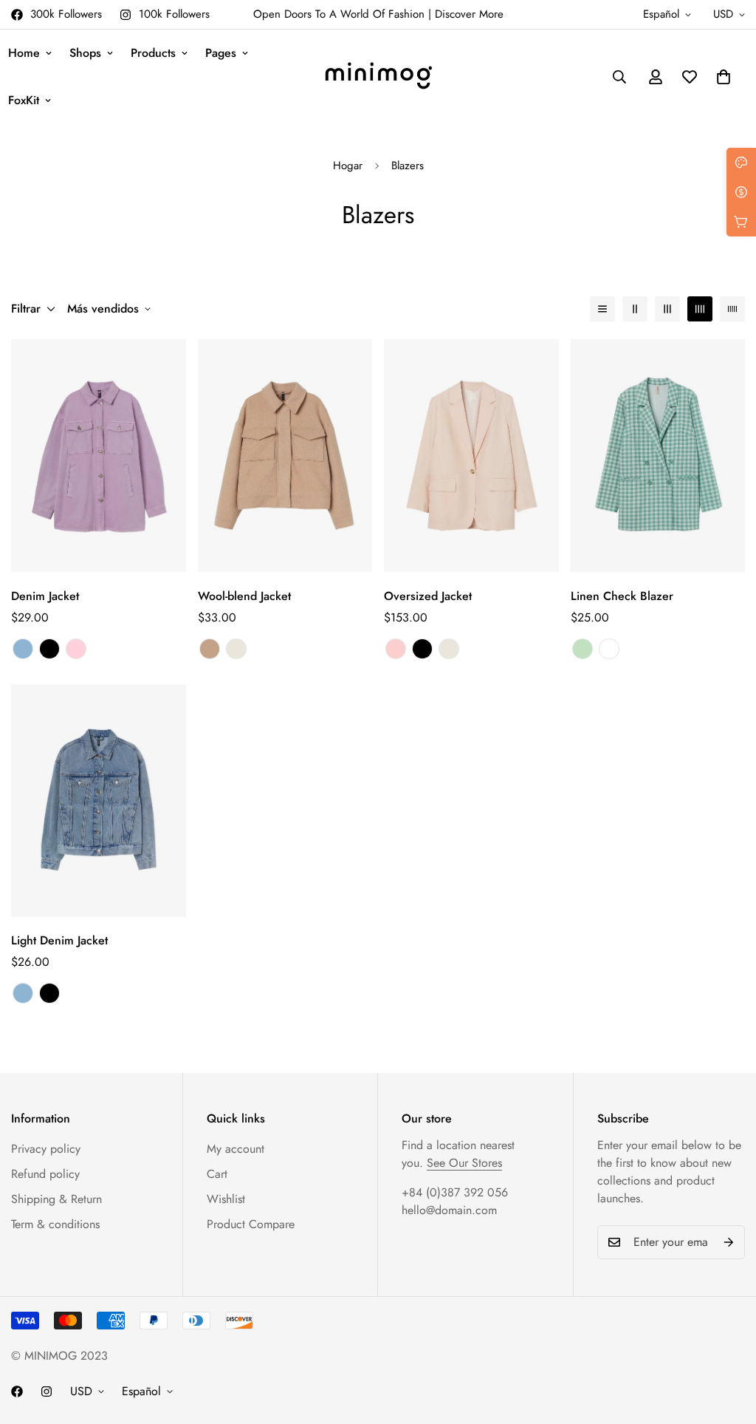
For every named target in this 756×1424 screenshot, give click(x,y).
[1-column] (602, 308)
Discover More (469, 14)
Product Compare (251, 1224)
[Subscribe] (728, 1242)
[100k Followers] (46, 1391)
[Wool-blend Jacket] (285, 455)
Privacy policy (45, 1148)
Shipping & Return (56, 1198)
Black (49, 648)
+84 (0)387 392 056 (455, 1192)
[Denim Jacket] (98, 455)
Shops (85, 52)
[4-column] (699, 308)
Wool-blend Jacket (244, 595)
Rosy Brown (209, 648)
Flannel (609, 648)
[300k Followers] (17, 1391)
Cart (217, 1173)
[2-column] (634, 308)
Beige (236, 648)
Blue (22, 648)
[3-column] (667, 308)
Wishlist (226, 1198)
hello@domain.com (449, 1210)
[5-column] (732, 308)
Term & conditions (55, 1224)
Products (153, 52)
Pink (76, 648)
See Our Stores (464, 1162)
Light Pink (395, 648)
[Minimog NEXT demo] (378, 77)
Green (582, 648)
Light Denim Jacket (59, 940)
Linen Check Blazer (622, 595)
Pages (220, 52)
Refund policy (45, 1173)
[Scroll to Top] (727, 1343)
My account (235, 1148)
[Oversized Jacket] (471, 455)
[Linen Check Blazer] (658, 455)
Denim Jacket (45, 595)
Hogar (347, 165)
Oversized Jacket (428, 595)
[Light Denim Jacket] (98, 800)
